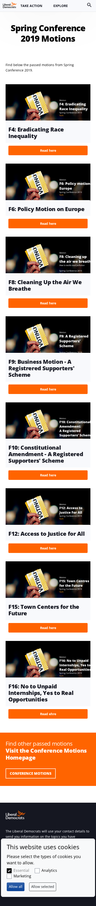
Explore (60, 5)
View (48, 121)
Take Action (31, 5)
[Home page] (10, 5)
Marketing (22, 876)
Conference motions (30, 773)
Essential (21, 870)
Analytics (49, 870)
